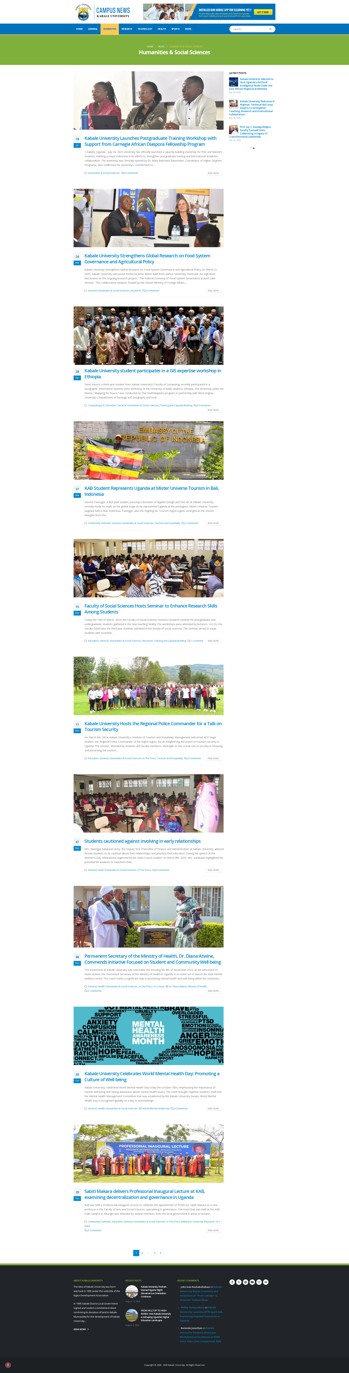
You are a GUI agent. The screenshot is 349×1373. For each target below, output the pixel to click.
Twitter (239, 1282)
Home (79, 28)
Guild (100, 870)
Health (162, 28)
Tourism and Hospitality (167, 523)
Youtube (252, 1282)
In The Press (149, 758)
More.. (188, 28)
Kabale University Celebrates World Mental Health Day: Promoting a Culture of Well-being (152, 1076)
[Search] (270, 29)
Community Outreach (99, 523)
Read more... (214, 173)
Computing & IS (96, 405)
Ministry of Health (197, 986)
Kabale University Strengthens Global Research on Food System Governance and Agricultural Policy (147, 258)
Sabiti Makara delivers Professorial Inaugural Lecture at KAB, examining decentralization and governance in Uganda (145, 1194)
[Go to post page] (233, 82)
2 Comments (191, 523)
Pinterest (245, 1282)
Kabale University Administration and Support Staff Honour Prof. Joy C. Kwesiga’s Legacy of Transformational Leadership (251, 130)
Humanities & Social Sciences (104, 172)
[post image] (149, 100)
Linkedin (265, 1282)
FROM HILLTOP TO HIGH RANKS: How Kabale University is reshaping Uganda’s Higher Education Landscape (251, 106)
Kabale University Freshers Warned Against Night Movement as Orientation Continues (249, 83)
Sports (175, 28)
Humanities (109, 28)
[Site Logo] (102, 12)
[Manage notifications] (8, 1365)
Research (127, 28)
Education (111, 405)
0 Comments (131, 172)
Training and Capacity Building (176, 405)
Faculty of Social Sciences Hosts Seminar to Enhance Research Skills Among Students (151, 609)
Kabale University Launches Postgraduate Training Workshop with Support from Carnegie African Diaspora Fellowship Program (150, 141)
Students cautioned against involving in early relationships (143, 841)
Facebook (232, 1282)
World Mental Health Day (156, 1108)
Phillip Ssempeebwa (192, 1307)
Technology (145, 28)
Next (160, 1253)
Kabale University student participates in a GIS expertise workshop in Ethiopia (153, 373)
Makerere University (192, 1221)
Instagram (259, 1282)
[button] (74, 335)
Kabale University (176, 1365)
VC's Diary (159, 986)
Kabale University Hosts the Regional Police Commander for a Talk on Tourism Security (153, 726)
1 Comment (197, 640)
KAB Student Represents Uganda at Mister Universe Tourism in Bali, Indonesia (152, 491)
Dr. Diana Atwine (178, 986)
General (93, 28)
